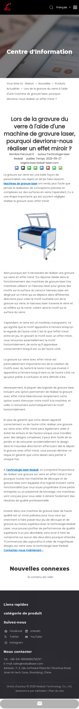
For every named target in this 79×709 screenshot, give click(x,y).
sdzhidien (41, 691)
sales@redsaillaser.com (28, 664)
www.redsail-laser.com (44, 163)
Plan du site (56, 691)
